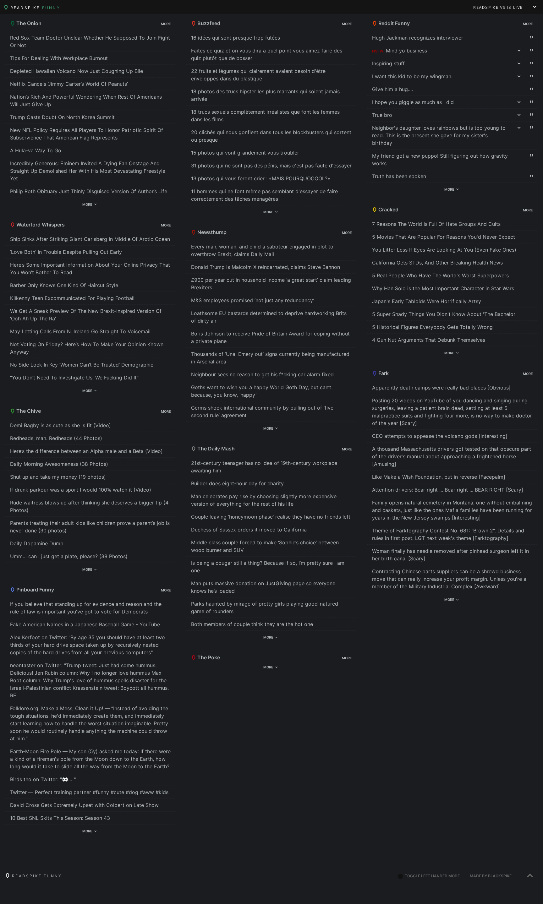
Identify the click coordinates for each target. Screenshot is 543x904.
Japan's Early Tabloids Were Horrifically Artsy (426, 301)
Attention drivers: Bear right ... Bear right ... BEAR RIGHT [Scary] (447, 490)
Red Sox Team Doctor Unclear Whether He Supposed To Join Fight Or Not (90, 41)
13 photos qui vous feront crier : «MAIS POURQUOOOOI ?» (260, 178)
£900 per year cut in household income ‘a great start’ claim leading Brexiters (271, 284)
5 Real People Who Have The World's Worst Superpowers (440, 275)
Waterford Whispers (40, 224)
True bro (382, 115)
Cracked (387, 209)
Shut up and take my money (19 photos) (58, 477)
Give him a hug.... (392, 89)
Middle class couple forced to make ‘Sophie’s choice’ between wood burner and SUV (265, 546)
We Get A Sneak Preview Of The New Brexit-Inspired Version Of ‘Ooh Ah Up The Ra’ (86, 315)
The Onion (28, 23)
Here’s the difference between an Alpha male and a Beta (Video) (86, 451)
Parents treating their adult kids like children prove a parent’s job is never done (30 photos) (90, 527)
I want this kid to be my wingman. (412, 76)
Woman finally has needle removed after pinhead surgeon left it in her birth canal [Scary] (450, 555)
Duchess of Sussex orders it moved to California (249, 529)
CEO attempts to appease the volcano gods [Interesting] (439, 436)
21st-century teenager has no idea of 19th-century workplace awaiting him (264, 467)
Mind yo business (406, 50)
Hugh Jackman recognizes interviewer (417, 38)
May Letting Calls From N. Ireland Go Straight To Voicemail (80, 331)
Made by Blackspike (491, 876)
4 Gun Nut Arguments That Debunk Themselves (428, 340)
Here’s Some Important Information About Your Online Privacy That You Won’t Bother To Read (90, 268)
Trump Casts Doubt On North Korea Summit (62, 117)
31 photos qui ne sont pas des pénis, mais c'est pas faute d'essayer (271, 165)
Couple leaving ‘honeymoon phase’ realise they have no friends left (270, 517)
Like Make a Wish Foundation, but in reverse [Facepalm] (438, 477)
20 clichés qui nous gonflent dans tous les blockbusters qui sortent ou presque (271, 136)
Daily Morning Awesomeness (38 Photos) (59, 464)
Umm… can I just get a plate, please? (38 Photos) (69, 556)
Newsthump (211, 232)
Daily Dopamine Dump (36, 543)
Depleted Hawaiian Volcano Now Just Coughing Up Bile (76, 71)
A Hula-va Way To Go (35, 150)
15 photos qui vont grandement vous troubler (245, 153)
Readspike (34, 7)
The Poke (208, 657)
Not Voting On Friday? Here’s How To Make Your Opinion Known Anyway (86, 348)
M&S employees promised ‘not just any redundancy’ (252, 300)
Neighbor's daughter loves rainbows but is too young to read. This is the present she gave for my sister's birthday (439, 135)
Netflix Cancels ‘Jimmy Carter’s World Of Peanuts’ (69, 84)
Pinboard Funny (34, 589)
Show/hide (146, 24)
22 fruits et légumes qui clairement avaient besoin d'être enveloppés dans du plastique (258, 75)
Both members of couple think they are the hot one (252, 624)
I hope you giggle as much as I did (413, 102)
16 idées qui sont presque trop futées (235, 38)
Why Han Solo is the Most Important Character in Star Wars (443, 288)
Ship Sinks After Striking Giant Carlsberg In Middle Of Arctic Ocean (90, 239)
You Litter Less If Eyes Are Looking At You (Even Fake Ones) (444, 250)
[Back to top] (530, 876)
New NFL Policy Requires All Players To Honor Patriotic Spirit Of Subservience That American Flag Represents (86, 134)
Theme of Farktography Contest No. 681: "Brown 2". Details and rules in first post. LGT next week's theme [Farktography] (448, 534)
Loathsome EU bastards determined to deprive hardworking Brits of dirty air (269, 317)
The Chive (28, 411)
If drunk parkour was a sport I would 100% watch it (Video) (80, 490)
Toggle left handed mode (432, 876)
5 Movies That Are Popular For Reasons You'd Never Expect (443, 237)
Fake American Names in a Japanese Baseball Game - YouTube (85, 624)
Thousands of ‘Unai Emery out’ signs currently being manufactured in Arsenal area (270, 358)
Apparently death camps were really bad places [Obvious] (441, 387)
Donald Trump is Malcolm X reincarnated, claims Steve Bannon (265, 267)
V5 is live (498, 7)
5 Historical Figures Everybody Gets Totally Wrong (432, 327)
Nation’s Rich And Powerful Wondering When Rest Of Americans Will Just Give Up (86, 100)
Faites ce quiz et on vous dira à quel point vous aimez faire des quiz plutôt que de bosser (266, 54)
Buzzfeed (208, 23)
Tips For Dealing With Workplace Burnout (59, 58)
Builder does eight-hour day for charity (237, 483)
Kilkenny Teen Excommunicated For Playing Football (72, 298)
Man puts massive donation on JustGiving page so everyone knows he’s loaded (263, 587)
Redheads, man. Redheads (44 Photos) (56, 438)
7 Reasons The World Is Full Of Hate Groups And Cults (436, 224)
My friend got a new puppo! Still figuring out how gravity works (440, 159)
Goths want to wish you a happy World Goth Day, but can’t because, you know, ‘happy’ (261, 391)
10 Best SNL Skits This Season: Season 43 (60, 818)
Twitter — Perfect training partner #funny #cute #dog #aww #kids (89, 792)
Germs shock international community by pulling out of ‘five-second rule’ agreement (263, 411)
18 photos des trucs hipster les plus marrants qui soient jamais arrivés (265, 95)
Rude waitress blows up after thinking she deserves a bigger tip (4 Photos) (89, 506)
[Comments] (531, 37)
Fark (383, 373)
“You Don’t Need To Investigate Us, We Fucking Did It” (74, 377)
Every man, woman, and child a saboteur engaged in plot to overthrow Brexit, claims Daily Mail (262, 250)
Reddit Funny (393, 23)
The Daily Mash (215, 448)
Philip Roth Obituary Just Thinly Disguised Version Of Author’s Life (88, 191)
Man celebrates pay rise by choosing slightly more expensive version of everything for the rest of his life (264, 500)
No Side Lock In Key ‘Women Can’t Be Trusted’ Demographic (81, 365)
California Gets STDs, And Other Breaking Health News (437, 262)
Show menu (535, 7)
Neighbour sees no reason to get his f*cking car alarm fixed (262, 374)
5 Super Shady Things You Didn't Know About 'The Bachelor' (444, 314)
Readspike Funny (36, 876)
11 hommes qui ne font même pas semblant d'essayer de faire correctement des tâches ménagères (264, 195)
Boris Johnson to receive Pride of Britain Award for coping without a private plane (270, 337)
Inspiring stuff (388, 63)
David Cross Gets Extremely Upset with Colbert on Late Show (84, 805)
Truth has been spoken (399, 176)
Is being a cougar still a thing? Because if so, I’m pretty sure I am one (267, 567)
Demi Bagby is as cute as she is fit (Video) (60, 425)
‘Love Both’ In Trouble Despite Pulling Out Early (66, 252)
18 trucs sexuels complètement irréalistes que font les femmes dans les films (265, 116)
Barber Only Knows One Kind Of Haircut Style (64, 285)
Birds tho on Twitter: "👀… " (43, 779)
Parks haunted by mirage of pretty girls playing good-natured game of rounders (264, 607)
